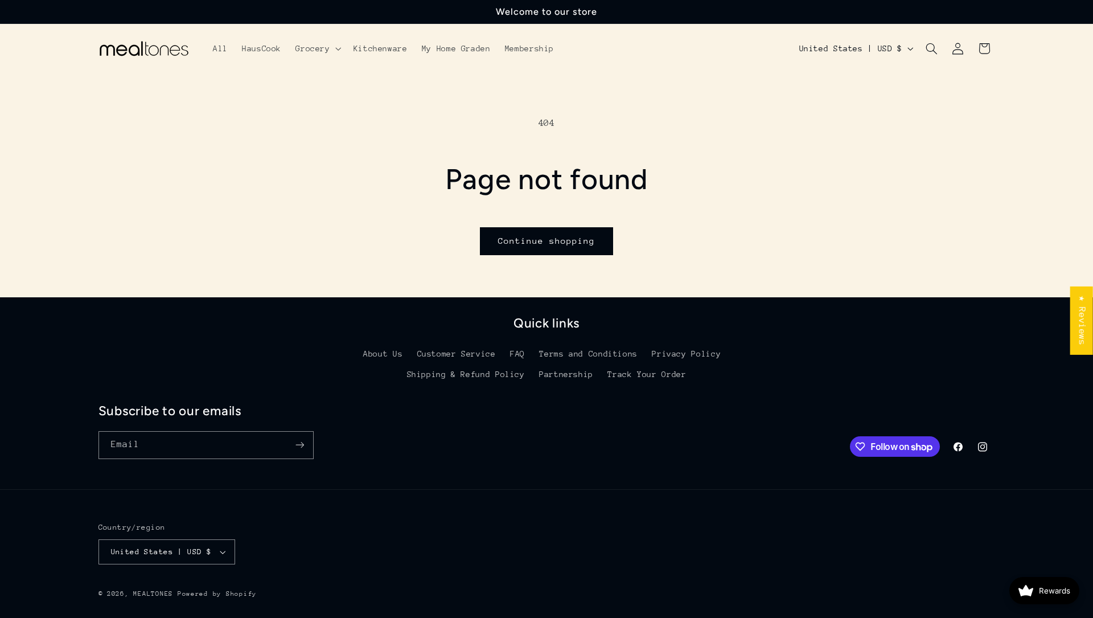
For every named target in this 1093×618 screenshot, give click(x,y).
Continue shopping (546, 240)
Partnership (566, 374)
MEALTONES (153, 593)
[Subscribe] (299, 445)
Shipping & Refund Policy (466, 374)
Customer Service (456, 353)
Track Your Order (646, 374)
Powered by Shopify (217, 593)
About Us (382, 353)
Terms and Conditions (588, 353)
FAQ (517, 353)
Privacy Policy (686, 353)
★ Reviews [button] (1082, 320)
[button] (317, 48)
